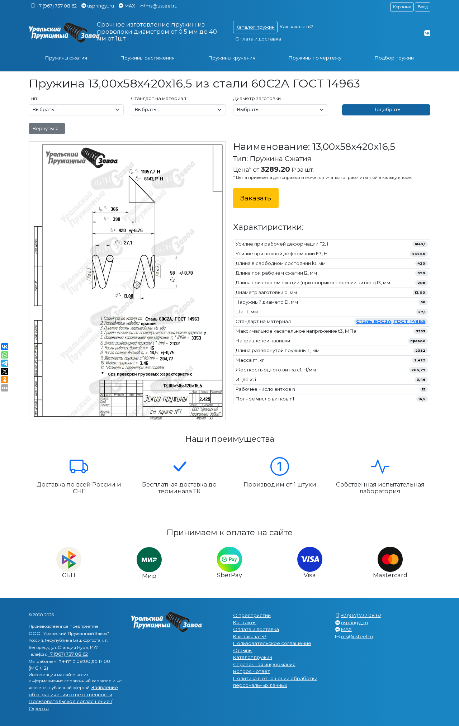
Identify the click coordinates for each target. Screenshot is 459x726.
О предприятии (252, 615)
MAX (129, 6)
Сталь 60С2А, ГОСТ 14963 (390, 321)
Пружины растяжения (147, 58)
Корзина (402, 6)
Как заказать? (296, 26)
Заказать (255, 198)
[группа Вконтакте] (427, 33)
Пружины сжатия (66, 58)
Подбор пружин (394, 58)
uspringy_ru (100, 6)
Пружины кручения (231, 58)
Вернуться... (47, 128)
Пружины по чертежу (315, 58)
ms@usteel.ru (162, 6)
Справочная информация (264, 664)
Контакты (244, 622)
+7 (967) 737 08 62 (57, 6)
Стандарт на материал (158, 98)
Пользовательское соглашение (272, 643)
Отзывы (242, 650)
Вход (423, 6)
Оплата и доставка (258, 39)
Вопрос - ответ (251, 671)
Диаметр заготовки (257, 98)
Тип (33, 98)
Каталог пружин (255, 27)
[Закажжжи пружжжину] (64, 33)
